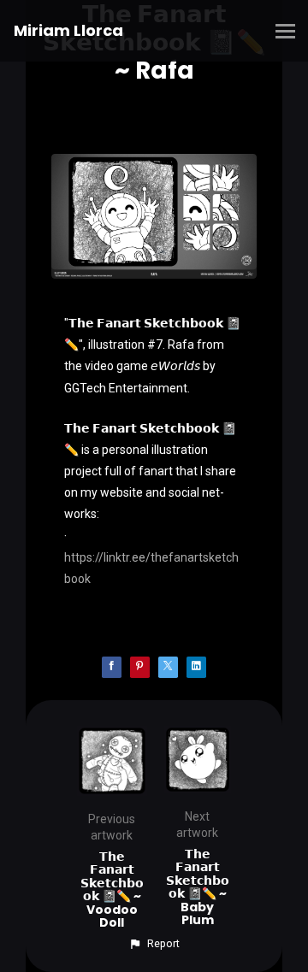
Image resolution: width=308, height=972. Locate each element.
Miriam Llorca (68, 30)
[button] (154, 944)
